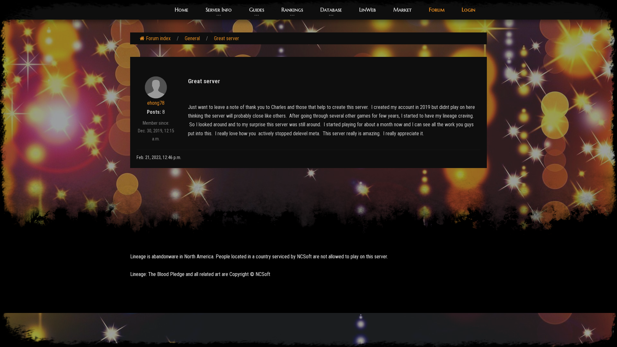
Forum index (158, 38)
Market (402, 9)
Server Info (219, 9)
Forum (436, 9)
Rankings (292, 9)
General (192, 38)
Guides (256, 9)
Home (181, 9)
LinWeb (367, 9)
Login (468, 9)
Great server (226, 38)
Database (331, 9)
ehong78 (156, 103)
